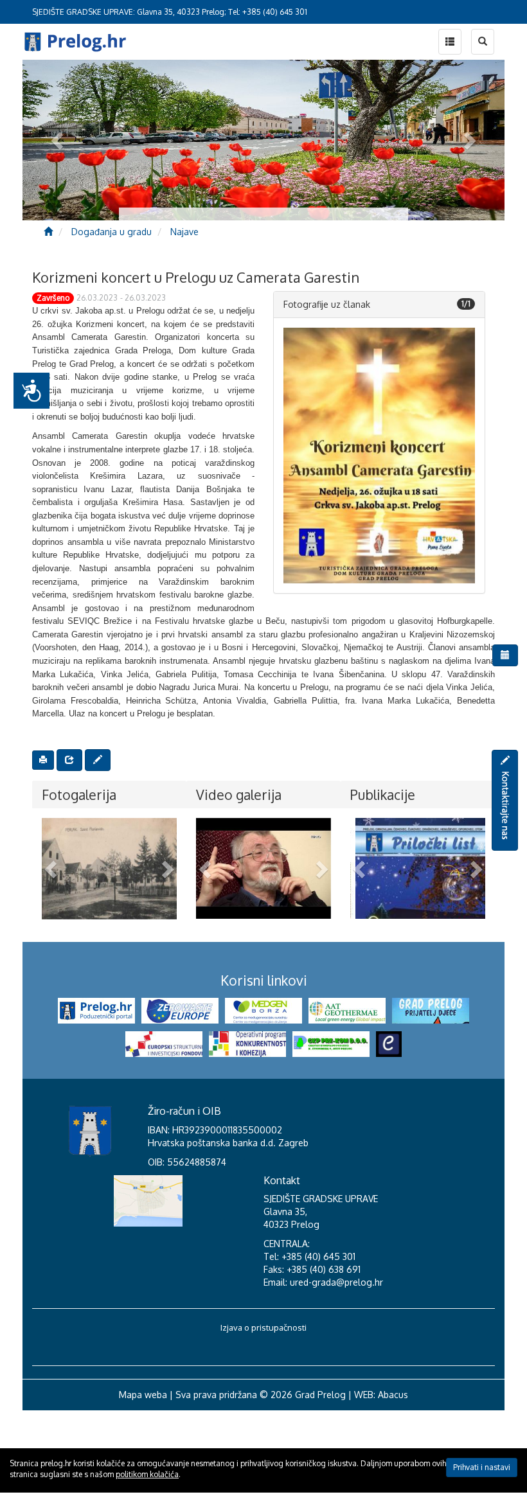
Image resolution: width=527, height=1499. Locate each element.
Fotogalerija (79, 794)
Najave (184, 231)
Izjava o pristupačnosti (263, 1416)
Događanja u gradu (111, 231)
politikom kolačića (147, 1474)
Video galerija (238, 794)
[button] (52, 868)
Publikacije (382, 794)
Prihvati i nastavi (481, 1467)
